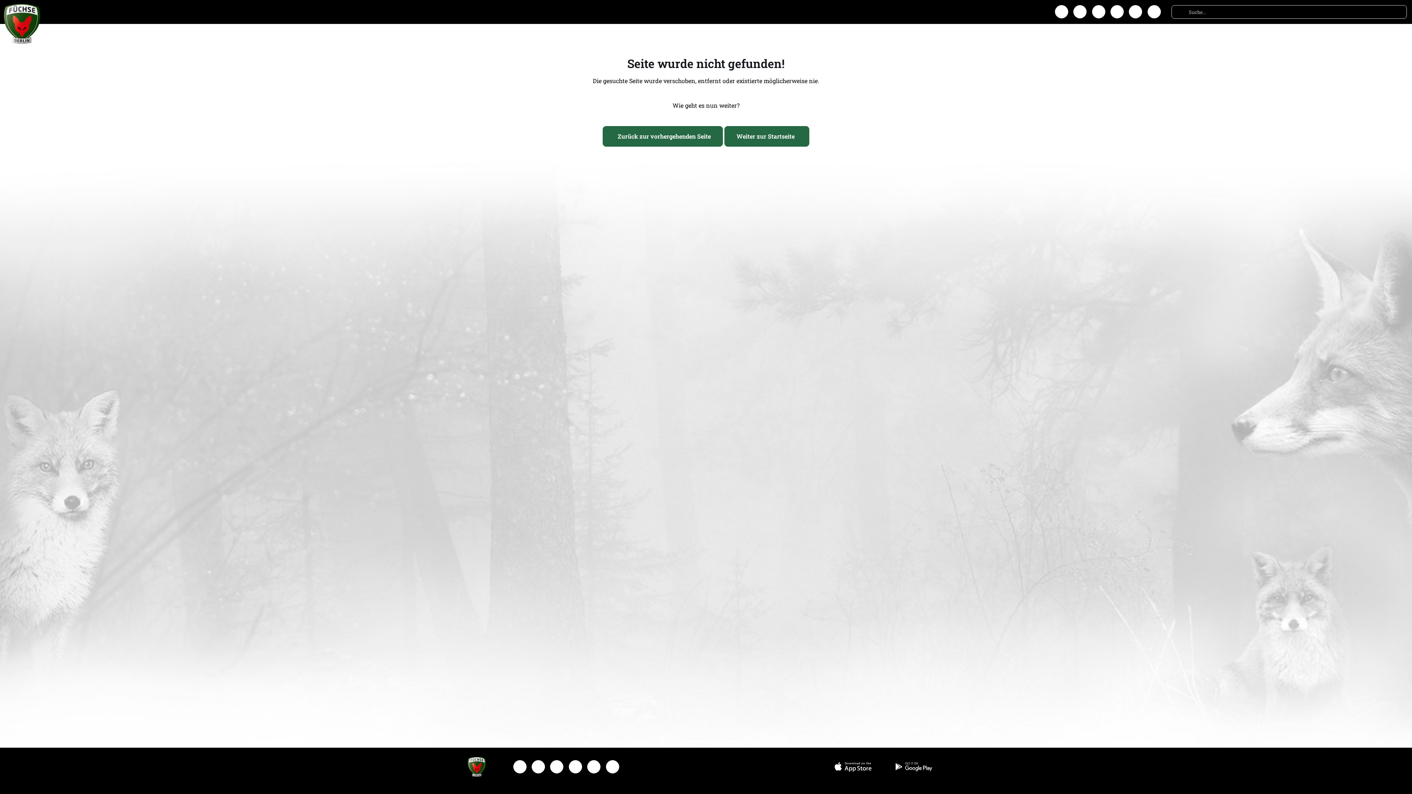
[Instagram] (1080, 11)
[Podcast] (1154, 11)
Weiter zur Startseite (766, 136)
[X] (1098, 11)
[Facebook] (1061, 11)
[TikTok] (1135, 11)
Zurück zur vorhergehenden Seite (664, 136)
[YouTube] (1117, 11)
